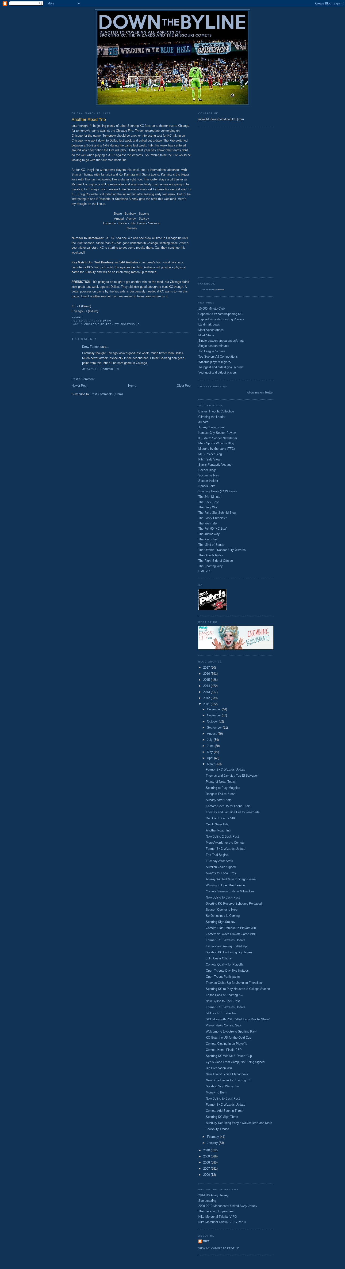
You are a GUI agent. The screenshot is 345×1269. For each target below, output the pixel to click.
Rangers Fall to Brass (220, 794)
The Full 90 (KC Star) (212, 528)
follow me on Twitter (259, 392)
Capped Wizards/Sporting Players (221, 319)
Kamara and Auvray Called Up (226, 946)
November (214, 715)
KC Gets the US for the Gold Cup (228, 1037)
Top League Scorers (212, 351)
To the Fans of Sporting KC (224, 995)
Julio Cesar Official (219, 958)
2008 (207, 1162)
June (211, 746)
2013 (207, 692)
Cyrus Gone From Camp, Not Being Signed (235, 1062)
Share (76, 317)
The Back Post (208, 502)
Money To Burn (216, 1092)
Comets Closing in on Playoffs (226, 1043)
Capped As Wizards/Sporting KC (220, 314)
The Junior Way (209, 534)
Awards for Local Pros (221, 873)
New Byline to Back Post (223, 897)
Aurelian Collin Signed (221, 867)
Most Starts (206, 335)
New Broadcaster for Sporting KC (228, 1080)
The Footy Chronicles (212, 518)
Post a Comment (83, 379)
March (211, 764)
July (210, 739)
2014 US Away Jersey (213, 1195)
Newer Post (79, 385)
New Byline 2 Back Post (222, 836)
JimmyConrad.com (211, 427)
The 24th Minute (209, 496)
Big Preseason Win (219, 1068)
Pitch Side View (209, 459)
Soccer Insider (208, 481)
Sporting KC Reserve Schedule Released (234, 903)
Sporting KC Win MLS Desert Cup (229, 1056)
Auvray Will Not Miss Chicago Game (231, 879)
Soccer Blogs (207, 470)
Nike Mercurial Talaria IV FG (217, 1216)
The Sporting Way (210, 566)
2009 (207, 1156)
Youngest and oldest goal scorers (221, 367)
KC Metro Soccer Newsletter (217, 438)
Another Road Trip (218, 830)
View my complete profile (218, 1248)
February (213, 1136)
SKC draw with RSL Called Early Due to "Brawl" (238, 1019)
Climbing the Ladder (211, 417)
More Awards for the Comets (225, 842)
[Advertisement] (217, 201)
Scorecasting (207, 1200)
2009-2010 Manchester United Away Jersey (227, 1206)
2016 (207, 673)
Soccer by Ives (208, 475)
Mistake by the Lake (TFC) (216, 448)
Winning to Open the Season (225, 885)
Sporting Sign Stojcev (220, 922)
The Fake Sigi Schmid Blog (217, 512)
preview (112, 324)
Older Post (184, 385)
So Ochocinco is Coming (223, 915)
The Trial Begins (217, 855)
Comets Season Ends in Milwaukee (230, 891)
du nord (203, 422)
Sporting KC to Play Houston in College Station (238, 989)
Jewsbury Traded (217, 1129)
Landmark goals (209, 324)
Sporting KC (129, 324)
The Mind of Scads (211, 545)
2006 (207, 1174)
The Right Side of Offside (215, 560)
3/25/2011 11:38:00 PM (101, 369)
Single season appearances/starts (221, 340)
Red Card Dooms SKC (221, 818)
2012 (207, 698)
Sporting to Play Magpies (223, 788)
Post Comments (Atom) (107, 394)
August (212, 733)
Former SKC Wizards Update (225, 769)
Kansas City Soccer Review (217, 432)
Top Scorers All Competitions (218, 356)
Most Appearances (211, 330)
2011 (207, 704)
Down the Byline (207, 289)
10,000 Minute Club (211, 308)
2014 (207, 686)
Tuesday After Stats (219, 861)
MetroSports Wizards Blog (216, 443)
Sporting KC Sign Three (222, 1117)
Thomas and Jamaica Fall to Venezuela (233, 812)
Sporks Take (206, 486)
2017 (207, 667)
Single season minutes (213, 346)
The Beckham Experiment (216, 1211)
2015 (207, 679)
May (210, 752)
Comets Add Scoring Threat (224, 1110)
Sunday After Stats (219, 800)
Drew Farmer (91, 346)
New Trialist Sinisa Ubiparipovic (227, 1074)
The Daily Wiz (207, 507)
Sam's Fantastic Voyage (214, 464)
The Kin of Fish (208, 539)
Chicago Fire (94, 324)
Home (132, 385)
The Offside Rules (210, 555)
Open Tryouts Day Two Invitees (227, 970)
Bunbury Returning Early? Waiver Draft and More (239, 1123)
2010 (207, 1150)
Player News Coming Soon (224, 1025)
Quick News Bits (217, 824)
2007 (207, 1168)
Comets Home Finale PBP (224, 1050)
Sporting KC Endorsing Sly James (229, 952)
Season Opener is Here (222, 909)
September (215, 727)
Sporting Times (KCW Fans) (217, 491)
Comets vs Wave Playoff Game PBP (231, 934)
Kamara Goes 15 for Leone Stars (228, 806)
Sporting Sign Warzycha (222, 1086)
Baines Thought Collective (216, 411)
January (213, 1143)
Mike (206, 1241)
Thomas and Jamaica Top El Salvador (232, 775)
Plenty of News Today (221, 781)
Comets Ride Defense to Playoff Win (231, 928)
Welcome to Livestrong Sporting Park (231, 1031)
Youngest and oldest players (217, 372)
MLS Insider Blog (210, 454)
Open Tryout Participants (223, 976)
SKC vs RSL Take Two (221, 1013)
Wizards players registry (214, 362)
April (210, 758)
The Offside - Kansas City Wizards (222, 550)
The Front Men (208, 523)
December (214, 709)
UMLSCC (204, 571)
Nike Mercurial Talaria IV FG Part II (222, 1222)
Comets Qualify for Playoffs (225, 964)
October (213, 721)
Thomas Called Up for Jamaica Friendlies (234, 983)
